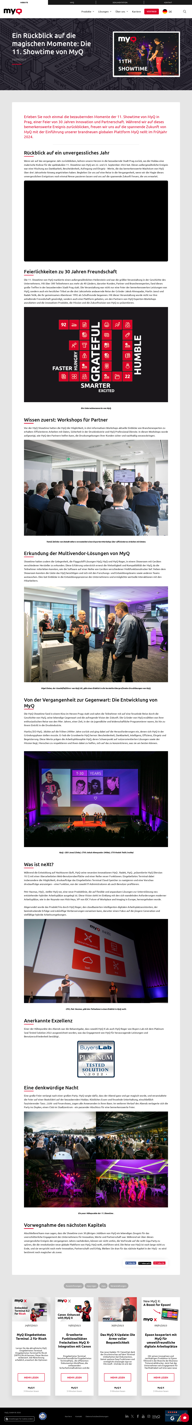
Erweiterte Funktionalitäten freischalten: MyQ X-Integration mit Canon (74, 1340)
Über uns (120, 11)
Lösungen (103, 11)
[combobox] (169, 11)
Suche (184, 11)
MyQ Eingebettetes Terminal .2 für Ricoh (31, 1336)
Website (24, 2)
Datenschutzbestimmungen (97, 1416)
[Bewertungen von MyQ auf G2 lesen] (176, 1416)
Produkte (86, 11)
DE (170, 11)
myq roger (91, 1285)
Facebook (138, 1416)
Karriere (136, 11)
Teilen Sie (131, 1263)
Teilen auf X (145, 1263)
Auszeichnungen (74, 1285)
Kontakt (168, 2)
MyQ (72, 2)
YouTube (143, 1416)
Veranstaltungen (118, 1285)
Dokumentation (120, 2)
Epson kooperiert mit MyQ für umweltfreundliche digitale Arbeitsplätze (160, 1340)
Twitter (132, 1416)
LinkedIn (127, 1416)
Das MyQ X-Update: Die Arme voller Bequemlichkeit (117, 1339)
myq (103, 1285)
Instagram (148, 1416)
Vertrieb (151, 11)
